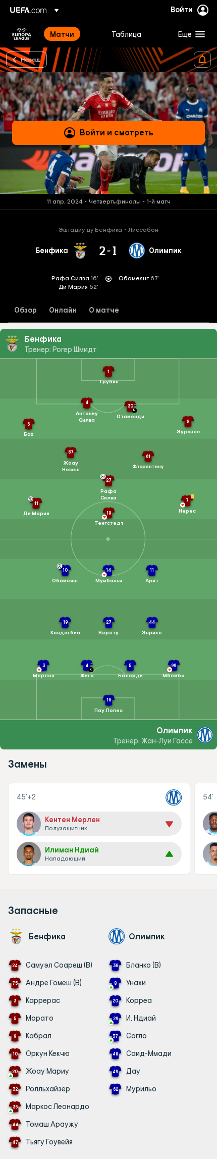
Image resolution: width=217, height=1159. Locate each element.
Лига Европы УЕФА (21, 34)
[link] (62, 33)
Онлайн (63, 310)
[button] (189, 33)
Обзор (25, 310)
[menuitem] (72, 33)
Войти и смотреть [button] (116, 132)
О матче (104, 310)
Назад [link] (30, 59)
